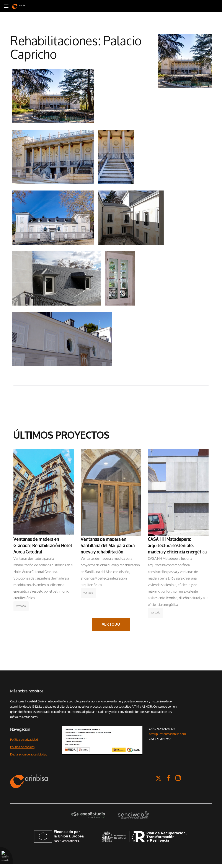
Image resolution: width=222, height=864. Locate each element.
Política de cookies (22, 747)
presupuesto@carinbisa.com (167, 734)
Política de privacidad (24, 739)
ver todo (21, 606)
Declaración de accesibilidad (28, 754)
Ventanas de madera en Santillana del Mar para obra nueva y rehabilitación (108, 545)
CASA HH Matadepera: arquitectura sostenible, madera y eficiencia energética (177, 545)
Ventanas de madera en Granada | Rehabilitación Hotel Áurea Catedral (42, 545)
